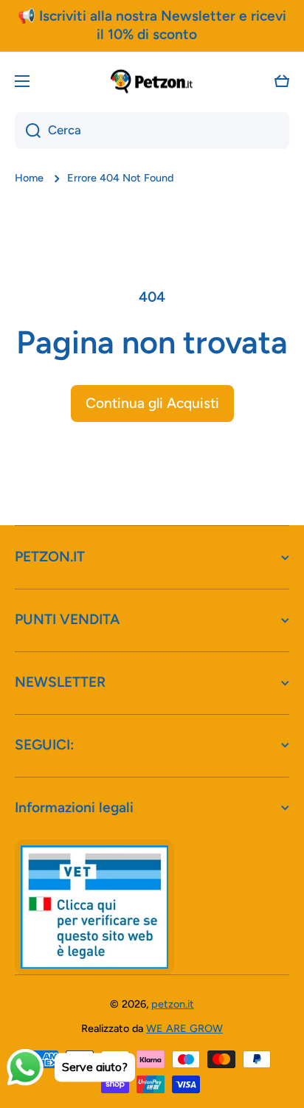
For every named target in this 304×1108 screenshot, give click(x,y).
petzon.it (172, 1004)
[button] (281, 81)
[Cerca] (28, 130)
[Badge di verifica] (94, 906)
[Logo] (152, 81)
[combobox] (152, 130)
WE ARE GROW (184, 1028)
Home (29, 177)
